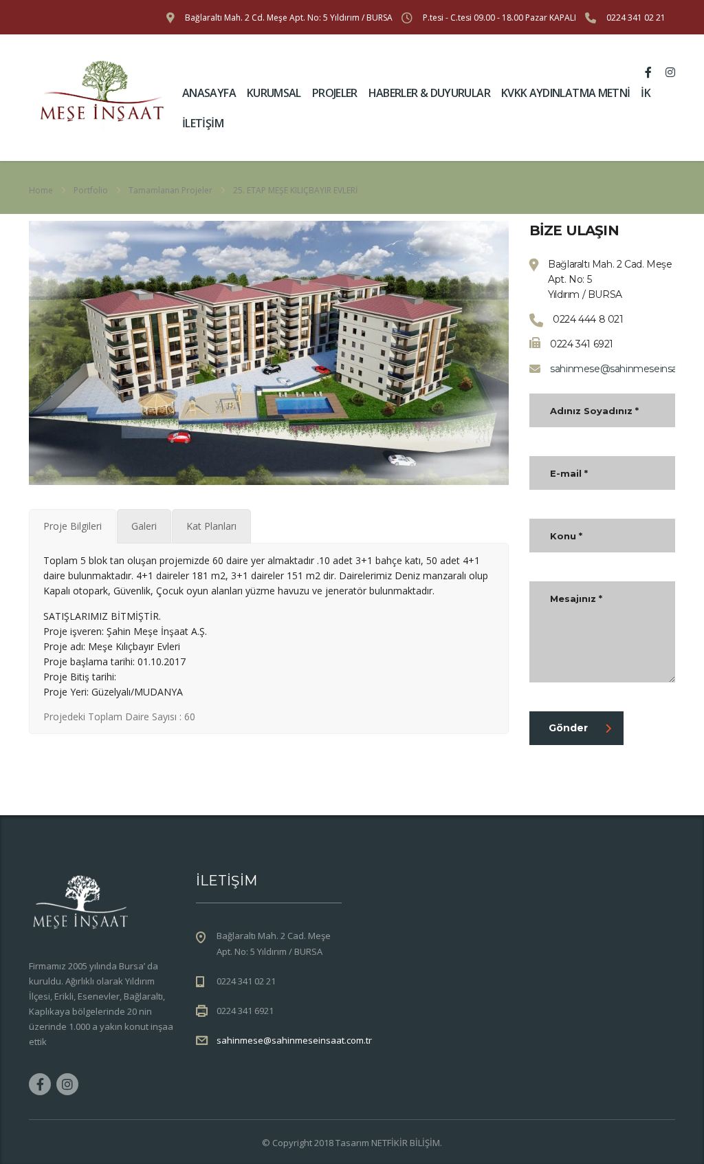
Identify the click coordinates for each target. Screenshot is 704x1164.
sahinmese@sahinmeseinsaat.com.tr (294, 1040)
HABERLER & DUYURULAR (429, 92)
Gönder (568, 728)
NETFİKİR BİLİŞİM (405, 1142)
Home (41, 190)
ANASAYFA (209, 92)
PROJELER (335, 92)
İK (645, 92)
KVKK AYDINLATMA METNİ (565, 92)
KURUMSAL (274, 92)
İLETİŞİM (202, 123)
